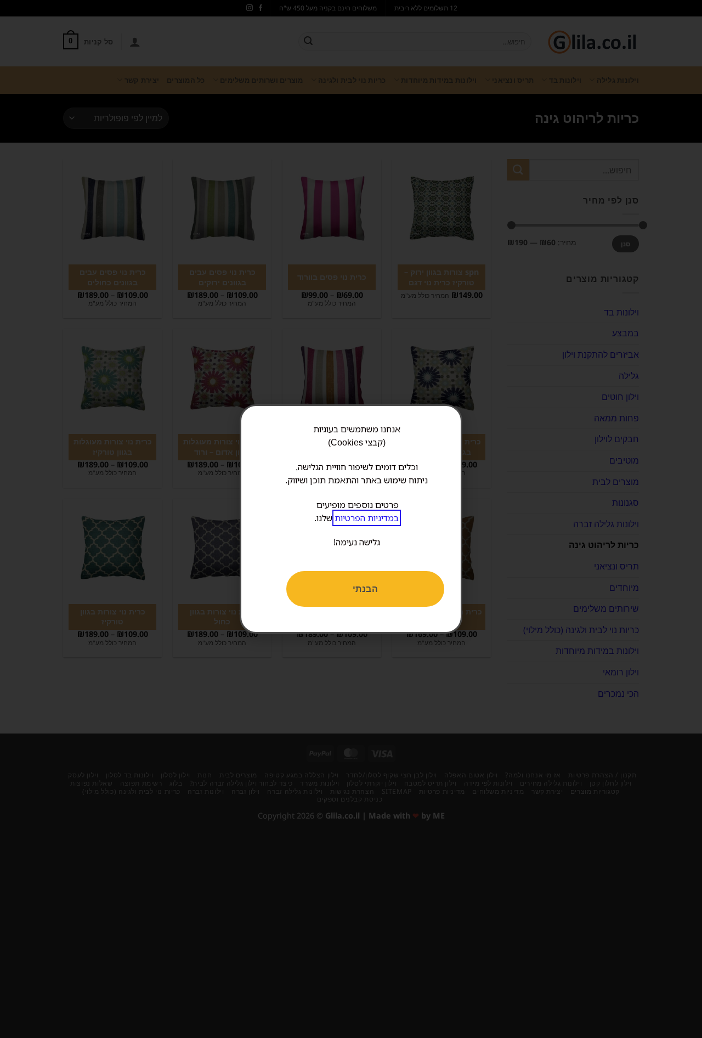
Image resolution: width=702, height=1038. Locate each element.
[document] (351, 519)
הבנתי (365, 589)
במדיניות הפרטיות (367, 518)
